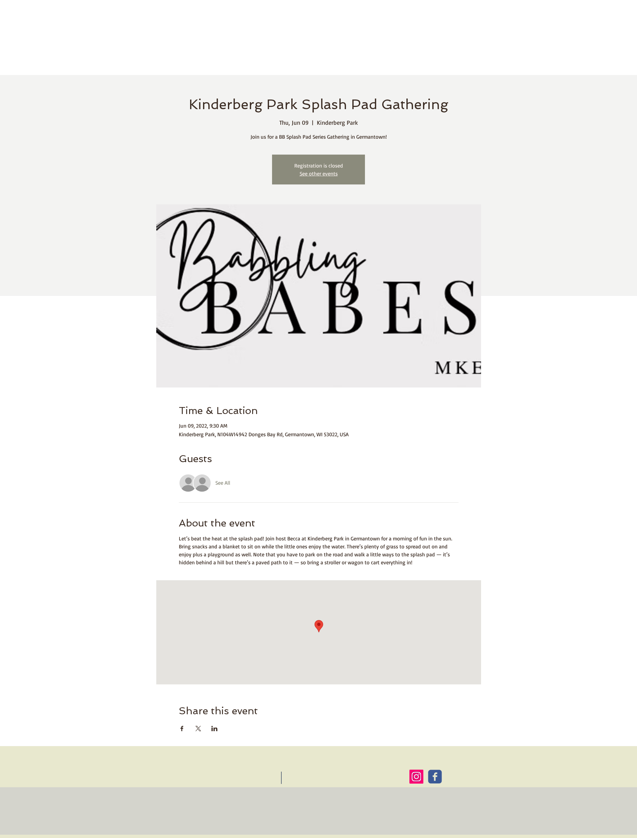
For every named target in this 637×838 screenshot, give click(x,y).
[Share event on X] (198, 728)
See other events (319, 173)
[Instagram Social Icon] (416, 777)
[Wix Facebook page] (435, 777)
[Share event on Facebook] (182, 728)
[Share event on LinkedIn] (214, 728)
